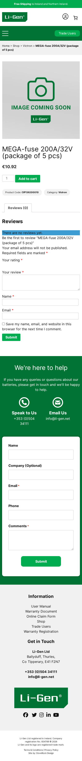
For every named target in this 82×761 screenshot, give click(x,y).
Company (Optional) (25, 465)
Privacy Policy (51, 750)
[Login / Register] (65, 16)
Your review (13, 272)
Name (8, 296)
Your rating (12, 260)
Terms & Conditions (33, 750)
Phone (13, 506)
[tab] (18, 207)
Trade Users (67, 33)
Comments (18, 526)
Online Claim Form (41, 616)
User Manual (41, 606)
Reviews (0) (18, 208)
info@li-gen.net (58, 415)
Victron (62, 192)
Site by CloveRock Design (41, 753)
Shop (41, 621)
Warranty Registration (41, 631)
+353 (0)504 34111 (24, 418)
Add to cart (28, 179)
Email (7, 310)
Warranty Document (41, 611)
